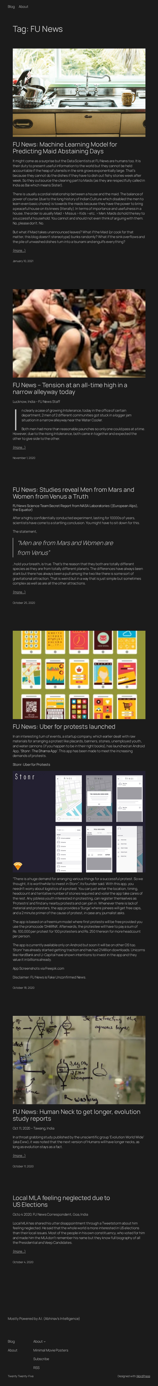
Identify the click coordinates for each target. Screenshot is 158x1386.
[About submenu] (45, 1341)
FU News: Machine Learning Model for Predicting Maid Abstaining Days (65, 148)
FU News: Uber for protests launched (64, 726)
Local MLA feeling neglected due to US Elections (61, 1201)
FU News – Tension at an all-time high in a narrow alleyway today (70, 388)
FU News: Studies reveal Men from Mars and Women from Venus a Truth (73, 493)
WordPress (143, 1376)
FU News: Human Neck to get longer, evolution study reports (77, 1115)
